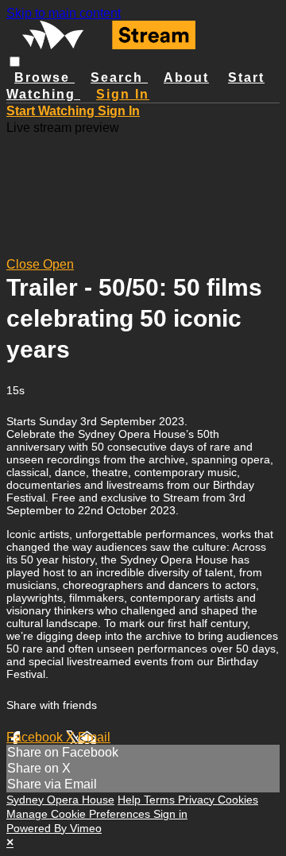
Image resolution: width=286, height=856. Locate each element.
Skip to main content (63, 13)
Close (24, 264)
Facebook (36, 737)
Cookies (238, 799)
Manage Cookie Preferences (79, 814)
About (186, 77)
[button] (15, 61)
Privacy (198, 799)
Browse (44, 77)
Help (131, 799)
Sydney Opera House (60, 799)
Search (119, 77)
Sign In (119, 111)
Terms (161, 799)
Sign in (122, 94)
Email (94, 737)
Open (58, 264)
